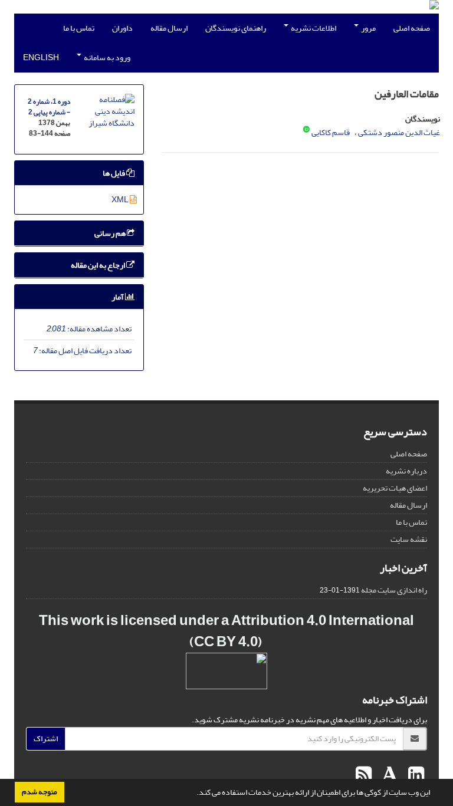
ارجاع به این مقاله (98, 265)
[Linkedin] (414, 775)
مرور (368, 28)
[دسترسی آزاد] (263, 642)
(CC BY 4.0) (225, 642)
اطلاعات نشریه (313, 28)
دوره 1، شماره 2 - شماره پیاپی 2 (49, 107)
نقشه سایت (408, 539)
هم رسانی (110, 233)
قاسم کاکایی (330, 132)
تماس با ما (78, 28)
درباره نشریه (406, 471)
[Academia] (388, 775)
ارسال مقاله (169, 28)
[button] (193, 793)
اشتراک (46, 738)
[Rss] (364, 775)
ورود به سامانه (106, 57)
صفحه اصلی (411, 28)
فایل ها (114, 173)
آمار (118, 297)
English (41, 57)
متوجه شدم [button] (39, 792)
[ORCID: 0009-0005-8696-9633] (306, 130)
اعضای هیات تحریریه (395, 488)
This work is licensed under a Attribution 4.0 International (226, 620)
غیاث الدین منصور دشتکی (399, 132)
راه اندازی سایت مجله (394, 590)
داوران (122, 28)
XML (120, 200)
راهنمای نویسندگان (235, 28)
